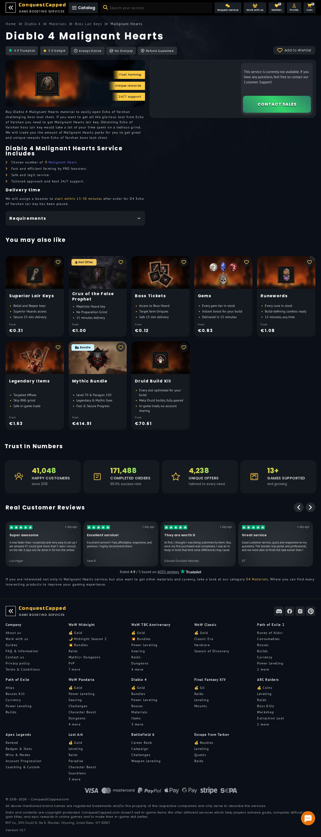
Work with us (17, 639)
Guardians (77, 773)
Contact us (15, 657)
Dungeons (140, 663)
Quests (200, 755)
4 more (137, 669)
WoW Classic (205, 624)
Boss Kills (265, 706)
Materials (139, 712)
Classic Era (203, 639)
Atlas (10, 688)
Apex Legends (18, 734)
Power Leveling (144, 645)
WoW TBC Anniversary (151, 624)
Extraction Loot (270, 718)
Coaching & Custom (23, 767)
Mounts (200, 706)
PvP (72, 663)
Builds (262, 651)
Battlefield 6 (143, 734)
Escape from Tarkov (211, 734)
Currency (264, 657)
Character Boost (82, 712)
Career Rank (141, 743)
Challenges (78, 706)
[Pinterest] (310, 611)
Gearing (138, 651)
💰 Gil (199, 688)
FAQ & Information (22, 651)
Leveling (201, 700)
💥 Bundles (78, 645)
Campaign (139, 749)
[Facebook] (289, 611)
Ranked (12, 743)
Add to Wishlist (298, 50)
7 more (74, 669)
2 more (263, 669)
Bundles (138, 694)
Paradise (76, 761)
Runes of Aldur (270, 633)
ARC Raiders (268, 679)
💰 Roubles (204, 743)
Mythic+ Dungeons (85, 657)
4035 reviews (168, 571)
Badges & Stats (19, 749)
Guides (11, 645)
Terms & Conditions (23, 669)
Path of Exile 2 (271, 624)
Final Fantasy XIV (210, 679)
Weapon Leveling (146, 761)
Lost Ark (76, 734)
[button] (294, 7)
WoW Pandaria (81, 679)
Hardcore (202, 645)
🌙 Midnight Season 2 (88, 639)
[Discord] (279, 611)
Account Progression (24, 761)
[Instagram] (300, 611)
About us (13, 633)
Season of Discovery (211, 651)
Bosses (263, 645)
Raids (73, 651)
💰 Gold (75, 633)
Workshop (265, 712)
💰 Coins (264, 688)
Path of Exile (18, 679)
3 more (137, 724)
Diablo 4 (139, 679)
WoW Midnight (82, 624)
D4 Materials (257, 579)
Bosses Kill (15, 694)
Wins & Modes (18, 755)
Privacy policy (18, 663)
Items (136, 718)
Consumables (268, 639)
